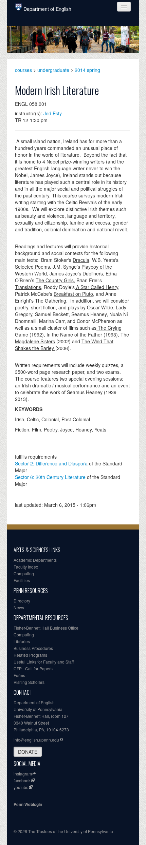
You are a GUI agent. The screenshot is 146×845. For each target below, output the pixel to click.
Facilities (22, 580)
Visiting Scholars (29, 682)
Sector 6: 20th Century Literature (50, 477)
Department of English (47, 8)
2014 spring (87, 69)
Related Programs (30, 655)
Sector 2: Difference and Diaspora (51, 463)
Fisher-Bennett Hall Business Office (46, 628)
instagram (23, 773)
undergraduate (53, 69)
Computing (24, 573)
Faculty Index (26, 567)
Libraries (22, 641)
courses (23, 69)
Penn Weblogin (28, 804)
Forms (19, 675)
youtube (21, 787)
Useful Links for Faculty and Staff (44, 662)
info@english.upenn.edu (36, 740)
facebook (22, 780)
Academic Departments (35, 560)
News (19, 607)
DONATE (27, 751)
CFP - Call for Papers (33, 668)
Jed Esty (52, 113)
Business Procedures (33, 648)
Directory (22, 600)
